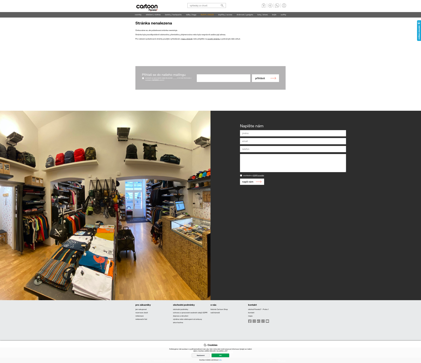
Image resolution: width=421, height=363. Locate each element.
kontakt (251, 313)
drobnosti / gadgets (245, 14)
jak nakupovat (141, 309)
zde (220, 360)
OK (220, 355)
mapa (250, 316)
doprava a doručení (180, 316)
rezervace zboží (141, 313)
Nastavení (201, 355)
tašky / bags (191, 14)
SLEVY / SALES (207, 14)
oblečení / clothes (153, 14)
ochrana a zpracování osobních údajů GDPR (190, 313)
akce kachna (178, 322)
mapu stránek (187, 39)
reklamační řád (141, 319)
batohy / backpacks (173, 14)
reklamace (139, 316)
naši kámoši (215, 313)
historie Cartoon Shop (219, 309)
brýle (274, 14)
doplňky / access (225, 14)
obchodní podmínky (180, 309)
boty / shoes (262, 14)
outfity (283, 14)
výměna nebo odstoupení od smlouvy (187, 319)
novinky (138, 14)
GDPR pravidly (258, 175)
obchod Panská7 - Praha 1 (258, 309)
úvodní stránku (213, 39)
